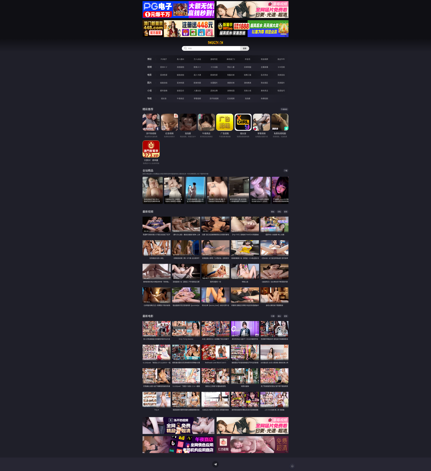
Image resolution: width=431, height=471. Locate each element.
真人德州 (180, 59)
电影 (149, 74)
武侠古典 (214, 90)
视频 (149, 67)
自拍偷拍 (180, 67)
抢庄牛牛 (281, 59)
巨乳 (279, 212)
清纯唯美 (247, 83)
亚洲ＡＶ (163, 67)
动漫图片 (214, 83)
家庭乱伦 (180, 90)
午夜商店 (180, 98)
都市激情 (163, 90)
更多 (285, 212)
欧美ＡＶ (197, 67)
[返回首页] (292, 466)
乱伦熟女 (264, 75)
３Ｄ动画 (214, 67)
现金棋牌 (264, 59)
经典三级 (247, 75)
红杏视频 (230, 98)
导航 (149, 98)
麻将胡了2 (231, 59)
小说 (149, 90)
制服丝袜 (230, 75)
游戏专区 (214, 59)
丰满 (272, 316)
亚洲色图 (180, 83)
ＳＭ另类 (281, 67)
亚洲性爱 (163, 75)
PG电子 (164, 59)
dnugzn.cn (215, 42)
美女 (272, 212)
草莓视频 (197, 98)
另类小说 (247, 90)
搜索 (244, 48)
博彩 (149, 59)
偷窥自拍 (163, 83)
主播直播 (264, 67)
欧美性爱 (214, 75)
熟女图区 (264, 83)
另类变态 (281, 75)
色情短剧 (264, 98)
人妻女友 (197, 90)
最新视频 (148, 211)
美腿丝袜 (230, 83)
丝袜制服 (247, 67)
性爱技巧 (281, 90)
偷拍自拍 (180, 75)
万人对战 (197, 59)
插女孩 (163, 98)
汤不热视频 (214, 98)
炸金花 (247, 59)
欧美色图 (197, 83)
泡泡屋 (247, 98)
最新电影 (148, 316)
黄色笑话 (264, 90)
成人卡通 (197, 75)
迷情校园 (230, 90)
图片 (149, 82)
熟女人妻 (230, 67)
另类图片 (281, 83)
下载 (285, 170)
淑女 (279, 316)
